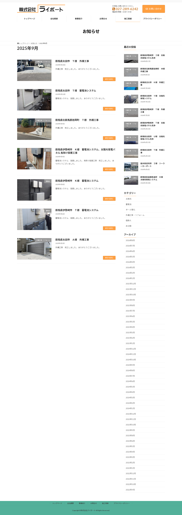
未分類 (128, 226)
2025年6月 (130, 316)
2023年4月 (130, 452)
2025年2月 (130, 338)
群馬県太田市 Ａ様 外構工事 (72, 239)
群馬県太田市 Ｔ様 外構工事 (72, 61)
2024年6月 (130, 381)
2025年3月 (130, 332)
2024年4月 (130, 392)
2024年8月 (130, 370)
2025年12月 (131, 283)
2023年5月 (130, 446)
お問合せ (93, 503)
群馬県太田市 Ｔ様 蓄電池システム (75, 90)
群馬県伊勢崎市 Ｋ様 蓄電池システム (76, 180)
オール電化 (130, 209)
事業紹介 (82, 503)
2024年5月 (130, 387)
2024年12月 (131, 349)
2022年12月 (131, 473)
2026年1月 (130, 278)
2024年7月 (130, 376)
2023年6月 (130, 441)
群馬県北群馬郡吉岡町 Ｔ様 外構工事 (77, 119)
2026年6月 (130, 251)
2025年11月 (131, 289)
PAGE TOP (175, 497)
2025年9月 (130, 300)
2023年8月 (130, 435)
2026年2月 (130, 273)
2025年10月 (131, 294)
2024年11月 (131, 354)
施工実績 (105, 503)
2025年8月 (130, 305)
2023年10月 (131, 425)
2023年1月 (130, 468)
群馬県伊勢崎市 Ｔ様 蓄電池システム (76, 210)
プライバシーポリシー (122, 503)
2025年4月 (130, 327)
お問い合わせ (155, 8)
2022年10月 (131, 484)
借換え (128, 220)
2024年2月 (130, 403)
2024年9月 (130, 365)
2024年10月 (131, 359)
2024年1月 (130, 408)
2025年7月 (130, 311)
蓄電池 (128, 204)
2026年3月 (130, 267)
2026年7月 (130, 246)
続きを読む (109, 79)
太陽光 (128, 199)
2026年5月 (130, 256)
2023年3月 (130, 457)
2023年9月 (130, 430)
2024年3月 (130, 397)
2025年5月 (130, 321)
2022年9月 (130, 490)
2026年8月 (130, 240)
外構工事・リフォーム (135, 215)
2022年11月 (131, 479)
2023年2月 (130, 462)
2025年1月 (130, 343)
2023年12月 (131, 414)
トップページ (57, 503)
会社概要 (70, 503)
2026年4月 (130, 262)
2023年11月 (131, 419)
